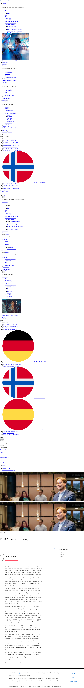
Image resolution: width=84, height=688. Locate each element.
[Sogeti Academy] (43, 97)
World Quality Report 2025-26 (9, 80)
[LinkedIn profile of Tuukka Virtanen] (59, 556)
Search (1, 445)
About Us (7, 271)
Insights (7, 234)
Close (7, 136)
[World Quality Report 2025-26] (43, 79)
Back (9, 205)
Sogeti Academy (6, 98)
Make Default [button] (16, 139)
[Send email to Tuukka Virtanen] (59, 554)
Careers (7, 252)
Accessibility (60, 669)
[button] (6, 64)
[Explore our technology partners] (43, 126)
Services (7, 196)
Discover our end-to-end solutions (10, 60)
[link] (8, 0)
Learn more (5, 202)
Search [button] (1, 134)
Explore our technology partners (10, 127)
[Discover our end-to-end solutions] (43, 46)
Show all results (3, 462)
